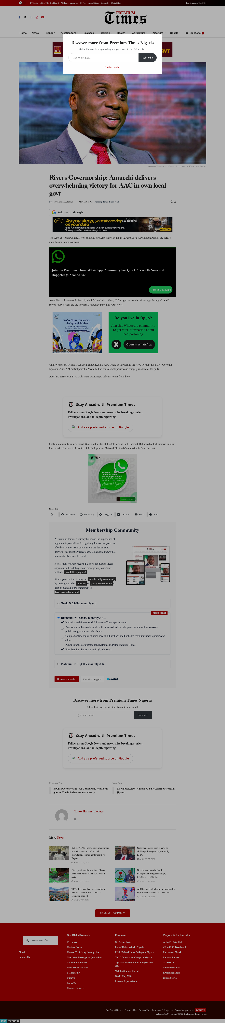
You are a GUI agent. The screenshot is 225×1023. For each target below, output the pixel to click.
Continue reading (113, 67)
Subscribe (147, 57)
